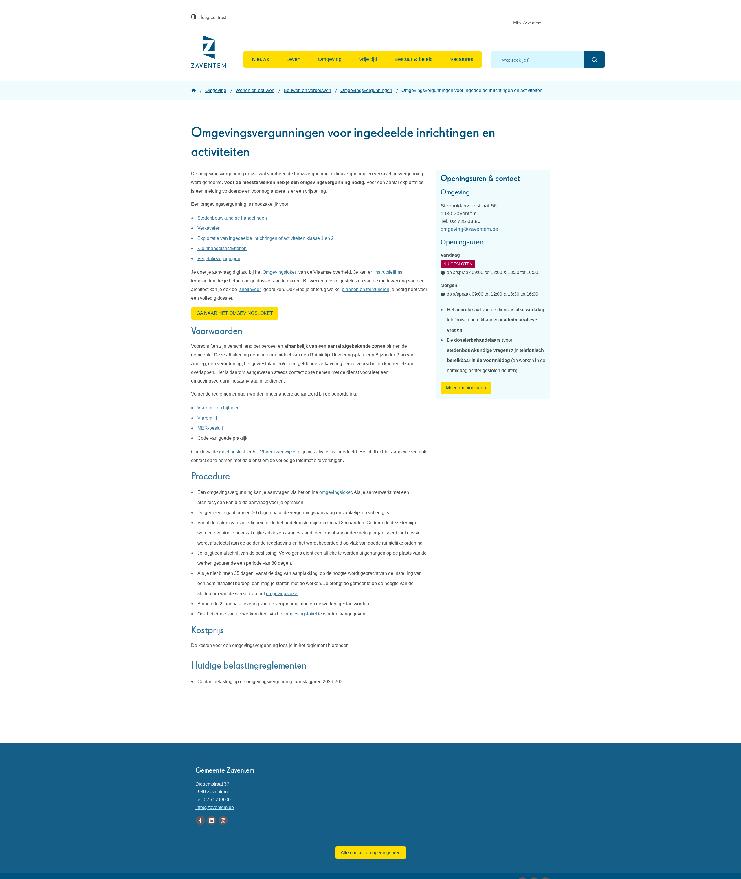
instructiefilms (388, 272)
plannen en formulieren (365, 289)
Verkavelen (209, 228)
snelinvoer (250, 289)
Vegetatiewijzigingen (218, 258)
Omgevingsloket (279, 272)
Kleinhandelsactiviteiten (222, 248)
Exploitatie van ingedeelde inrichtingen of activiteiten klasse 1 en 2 (265, 238)
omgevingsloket (335, 492)
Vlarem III (207, 417)
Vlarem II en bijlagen (218, 407)
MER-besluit (210, 428)
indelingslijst (232, 451)
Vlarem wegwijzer (278, 451)
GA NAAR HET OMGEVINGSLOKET (235, 313)
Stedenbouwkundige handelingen (232, 218)
